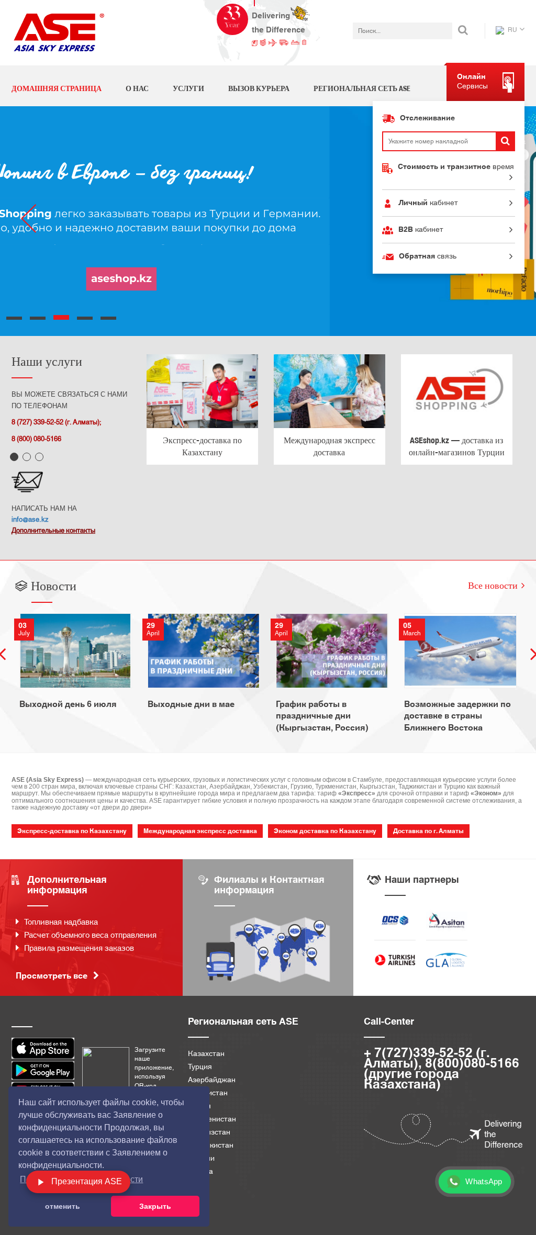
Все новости (493, 585)
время (456, 167)
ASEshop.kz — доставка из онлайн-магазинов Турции (457, 446)
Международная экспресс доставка (329, 446)
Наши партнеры (422, 880)
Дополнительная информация (67, 885)
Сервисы (472, 81)
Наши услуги (47, 361)
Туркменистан (212, 1119)
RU (511, 30)
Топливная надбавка (61, 922)
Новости (53, 585)
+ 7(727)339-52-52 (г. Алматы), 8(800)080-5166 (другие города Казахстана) (441, 1069)
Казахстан (206, 1054)
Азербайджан (212, 1080)
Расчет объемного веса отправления (90, 935)
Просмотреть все (53, 976)
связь (427, 256)
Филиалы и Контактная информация (269, 885)
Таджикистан (210, 1145)
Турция (200, 1067)
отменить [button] (62, 1206)
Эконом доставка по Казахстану (325, 831)
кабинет (428, 203)
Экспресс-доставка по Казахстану (202, 446)
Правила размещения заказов (79, 948)
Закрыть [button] (155, 1206)
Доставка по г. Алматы (428, 831)
